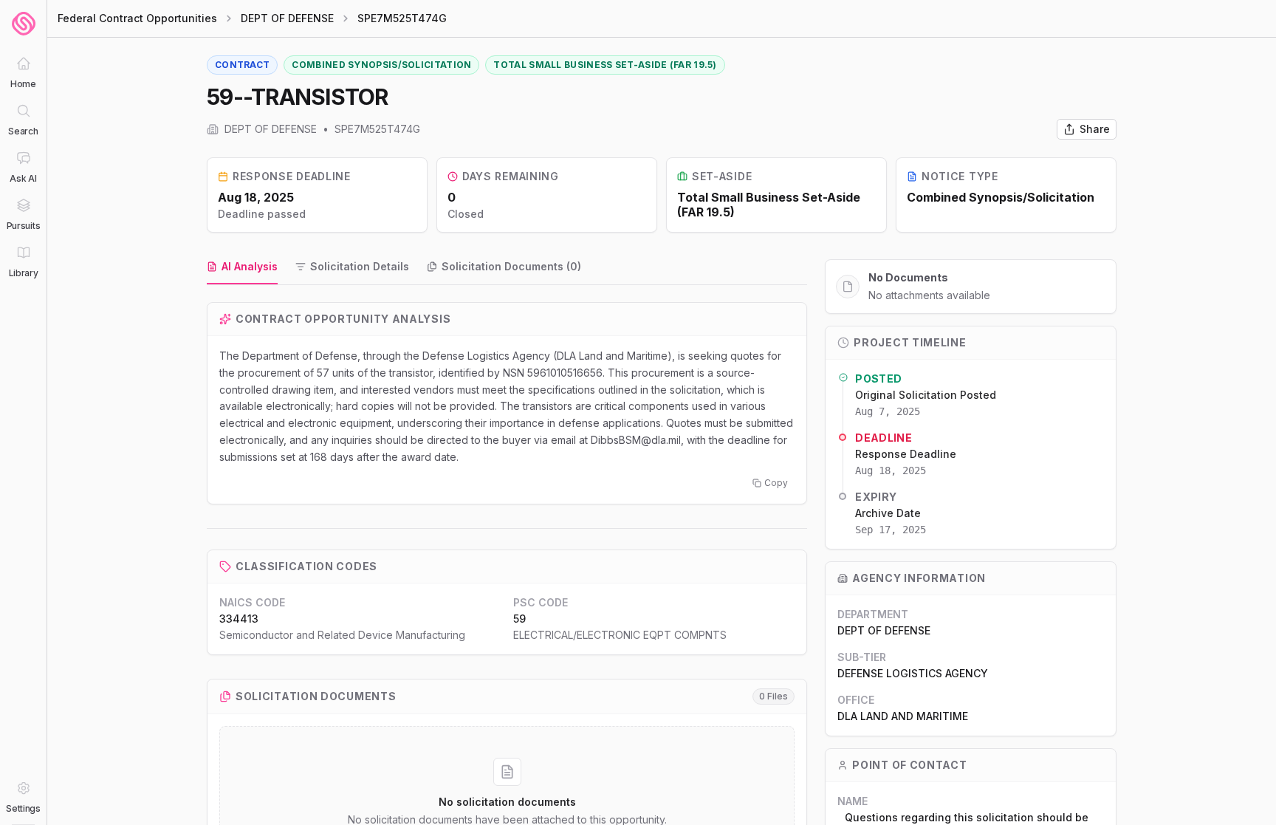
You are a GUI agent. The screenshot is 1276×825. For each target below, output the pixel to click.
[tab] (242, 267)
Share (1095, 129)
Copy (776, 482)
